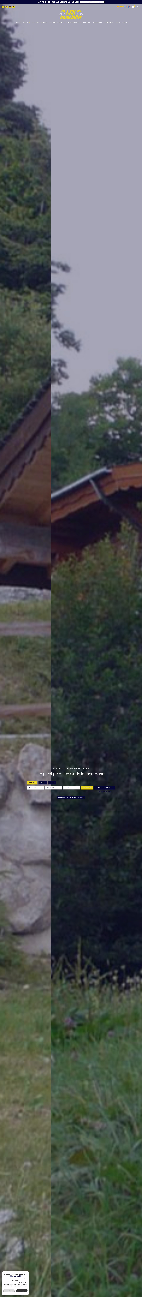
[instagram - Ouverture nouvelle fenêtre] (10, 7)
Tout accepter (21, 1291)
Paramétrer (9, 1291)
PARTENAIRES (109, 22)
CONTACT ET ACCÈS (122, 22)
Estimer (52, 782)
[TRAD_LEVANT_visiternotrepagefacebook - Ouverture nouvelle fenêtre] (3, 7)
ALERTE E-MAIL (97, 22)
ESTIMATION (86, 22)
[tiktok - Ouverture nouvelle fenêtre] (13, 7)
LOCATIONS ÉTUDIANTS (39, 22)
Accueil (18, 22)
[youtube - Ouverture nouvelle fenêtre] (6, 7)
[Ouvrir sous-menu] (29, 22)
